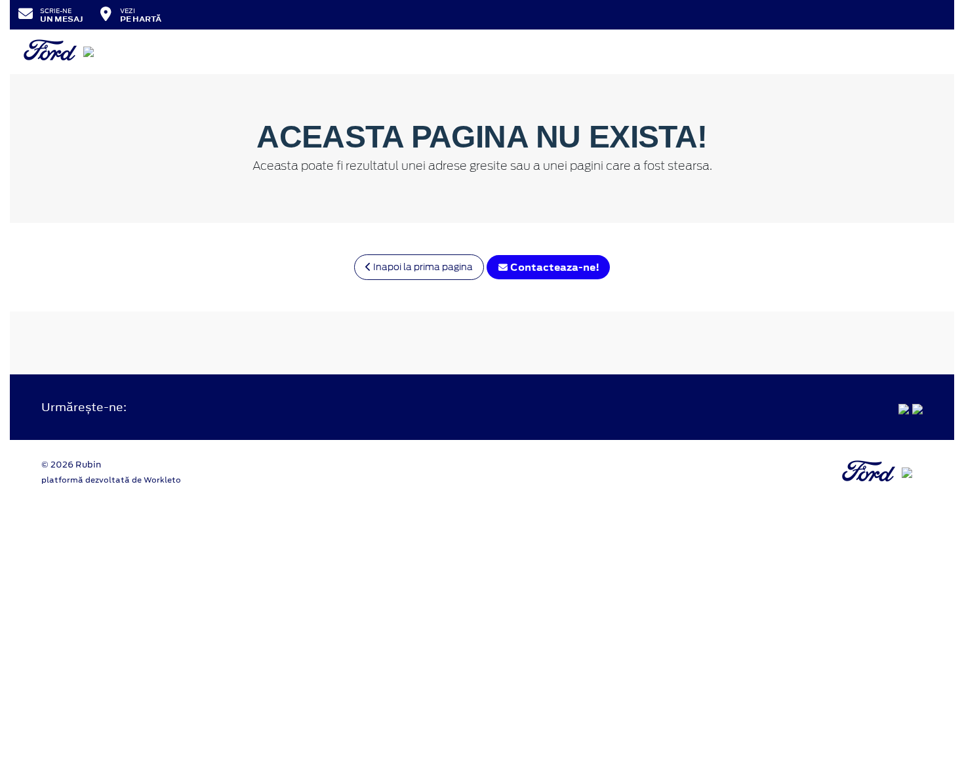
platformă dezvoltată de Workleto (111, 480)
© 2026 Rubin (71, 464)
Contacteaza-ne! (553, 267)
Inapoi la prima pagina (422, 267)
